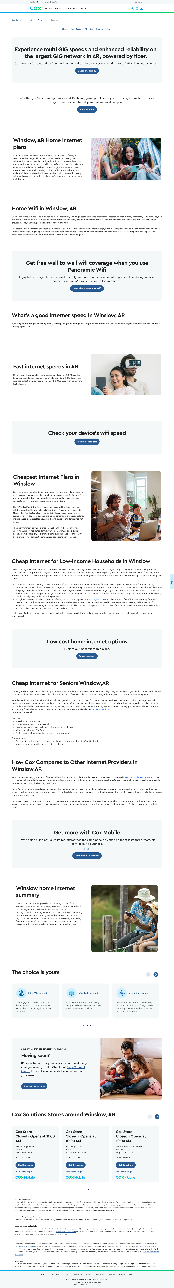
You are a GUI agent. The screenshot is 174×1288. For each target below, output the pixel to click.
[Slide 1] (84, 1025)
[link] (87, 71)
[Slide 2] (87, 1025)
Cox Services (17, 20)
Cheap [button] (65, 29)
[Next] (156, 974)
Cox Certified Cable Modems (25, 1246)
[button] (132, 8)
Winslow (41, 20)
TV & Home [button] (70, 8)
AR (30, 20)
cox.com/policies (60, 1234)
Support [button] (83, 8)
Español (54, 2)
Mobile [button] (57, 8)
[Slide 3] (90, 1025)
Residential (34, 2)
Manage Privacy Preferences (114, 1271)
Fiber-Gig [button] (89, 29)
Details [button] (87, 849)
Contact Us (138, 2)
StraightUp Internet (99, 599)
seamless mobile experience (138, 777)
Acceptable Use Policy (123, 1229)
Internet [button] (46, 8)
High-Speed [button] (76, 29)
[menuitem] (48, 9)
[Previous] (148, 974)
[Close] (135, 1261)
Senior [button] (109, 29)
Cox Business (45, 2)
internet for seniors (99, 709)
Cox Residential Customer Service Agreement (62, 1229)
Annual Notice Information (66, 1231)
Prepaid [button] (99, 29)
